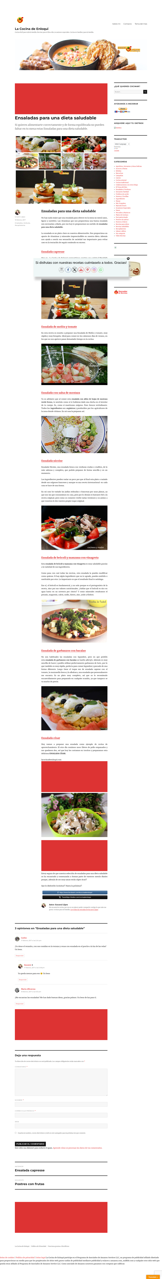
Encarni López (20, 217)
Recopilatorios (20, 225)
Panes (118, 210)
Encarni (27, 965)
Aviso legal (41, 1257)
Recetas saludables (122, 226)
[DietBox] (130, 128)
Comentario (21, 1067)
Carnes (118, 178)
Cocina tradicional (122, 182)
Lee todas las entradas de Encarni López (84, 910)
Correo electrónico (25, 1111)
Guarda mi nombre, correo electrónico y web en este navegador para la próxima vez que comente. (52, 1133)
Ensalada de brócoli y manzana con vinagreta (70, 557)
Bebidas (118, 171)
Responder (20, 955)
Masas (118, 201)
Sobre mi (116, 24)
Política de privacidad (25, 1257)
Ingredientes (120, 199)
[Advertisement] (61, 99)
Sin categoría (120, 233)
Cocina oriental (121, 180)
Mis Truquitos (121, 203)
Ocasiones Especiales (123, 208)
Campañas (119, 176)
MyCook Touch (121, 206)
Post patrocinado (122, 217)
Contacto (127, 24)
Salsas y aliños (121, 231)
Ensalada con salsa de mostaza (60, 392)
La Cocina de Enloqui (31, 29)
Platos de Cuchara (122, 215)
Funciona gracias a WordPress (58, 1246)
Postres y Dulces (121, 222)
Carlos (24, 938)
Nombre (19, 1100)
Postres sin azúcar (122, 220)
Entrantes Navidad (122, 192)
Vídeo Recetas (121, 236)
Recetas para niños (122, 224)
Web (17, 1122)
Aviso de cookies (7, 1257)
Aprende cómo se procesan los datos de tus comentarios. (77, 1148)
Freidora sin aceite (122, 194)
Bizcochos (119, 173)
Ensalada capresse (52, 251)
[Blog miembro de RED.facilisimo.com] (130, 247)
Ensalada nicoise (52, 460)
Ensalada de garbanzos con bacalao (63, 650)
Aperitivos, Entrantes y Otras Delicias (129, 166)
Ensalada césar (50, 738)
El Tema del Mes (121, 187)
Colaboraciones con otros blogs (127, 185)
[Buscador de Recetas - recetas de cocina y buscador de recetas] (130, 292)
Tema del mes (141, 24)
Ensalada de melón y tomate (59, 326)
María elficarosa (28, 989)
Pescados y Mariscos (123, 213)
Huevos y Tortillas (122, 196)
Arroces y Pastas (121, 169)
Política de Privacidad (38, 1246)
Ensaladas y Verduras (22, 223)
